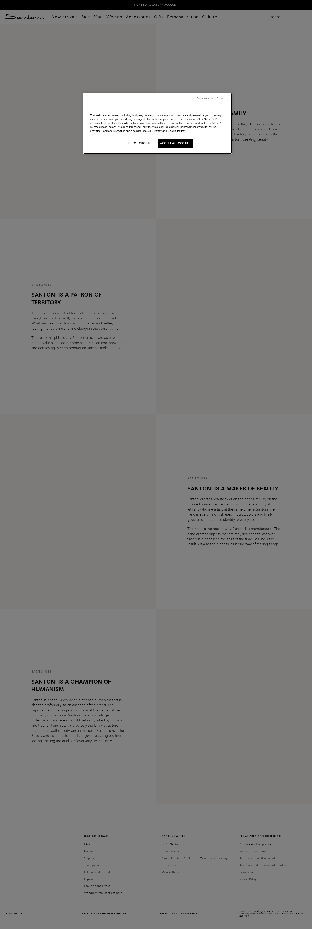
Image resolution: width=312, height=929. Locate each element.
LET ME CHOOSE (139, 143)
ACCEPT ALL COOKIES (175, 143)
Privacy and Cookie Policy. (168, 130)
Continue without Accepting (212, 98)
